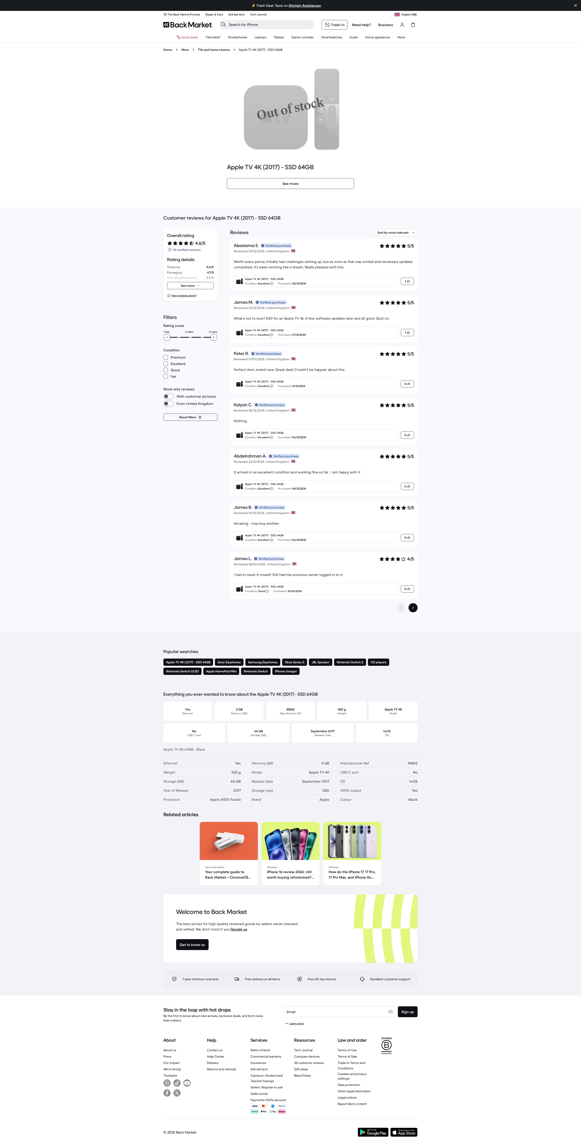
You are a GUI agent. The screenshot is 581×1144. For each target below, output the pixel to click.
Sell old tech (259, 1069)
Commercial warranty (266, 1056)
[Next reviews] (413, 607)
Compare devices (307, 1056)
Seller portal (259, 1094)
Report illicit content (352, 1104)
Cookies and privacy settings (352, 1076)
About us (169, 1050)
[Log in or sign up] (402, 24)
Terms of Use (347, 1050)
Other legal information (354, 1091)
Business (385, 24)
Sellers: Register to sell (267, 1087)
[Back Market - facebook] (167, 1093)
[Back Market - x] (177, 1093)
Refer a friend (260, 1050)
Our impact (171, 1063)
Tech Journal (303, 1050)
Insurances (258, 1063)
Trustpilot (170, 1075)
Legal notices (347, 1097)
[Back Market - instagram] (167, 1083)
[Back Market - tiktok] (177, 1083)
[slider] (167, 337)
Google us (238, 929)
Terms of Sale (347, 1056)
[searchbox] (270, 24)
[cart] (413, 24)
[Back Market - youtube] (187, 1083)
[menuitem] (237, 37)
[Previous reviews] (401, 607)
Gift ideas (301, 1069)
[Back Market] (187, 24)
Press (167, 1056)
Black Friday (302, 1075)
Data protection (349, 1085)
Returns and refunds (221, 1069)
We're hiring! (172, 1069)
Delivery (213, 1063)
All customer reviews (309, 1063)
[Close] (575, 5)
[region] (290, 854)
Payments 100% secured (268, 1100)
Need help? (361, 24)
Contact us (215, 1050)
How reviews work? (184, 295)
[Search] (223, 24)
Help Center (215, 1056)
